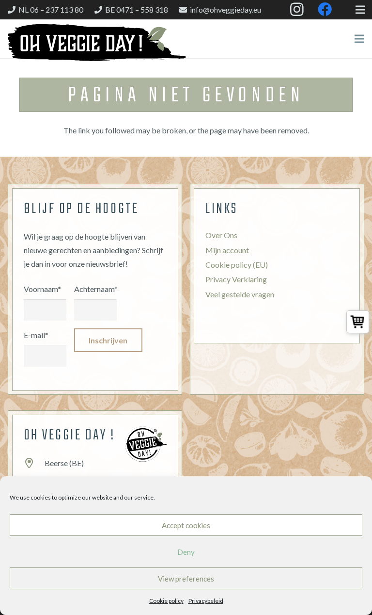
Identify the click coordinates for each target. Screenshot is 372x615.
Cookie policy (166, 600)
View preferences (186, 578)
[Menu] (359, 39)
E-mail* (36, 335)
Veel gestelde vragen (239, 294)
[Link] (97, 42)
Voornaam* (42, 288)
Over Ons (221, 235)
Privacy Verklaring (236, 279)
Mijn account (227, 250)
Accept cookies (186, 525)
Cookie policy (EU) (236, 264)
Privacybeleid (205, 600)
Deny (186, 552)
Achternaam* (95, 288)
